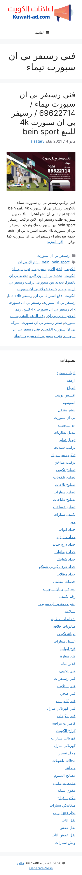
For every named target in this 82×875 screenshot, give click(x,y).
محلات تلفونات (63, 760)
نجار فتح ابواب (64, 813)
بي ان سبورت (64, 417)
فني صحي (67, 693)
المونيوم (69, 402)
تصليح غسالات (64, 507)
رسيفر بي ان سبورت (53, 255)
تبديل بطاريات (64, 432)
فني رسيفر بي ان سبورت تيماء (38, 336)
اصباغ (71, 388)
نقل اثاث (68, 820)
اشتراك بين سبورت (47, 269)
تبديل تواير (67, 440)
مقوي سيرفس (64, 783)
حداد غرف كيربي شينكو (57, 566)
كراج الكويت (65, 731)
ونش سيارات (65, 842)
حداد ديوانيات (64, 552)
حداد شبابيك (66, 559)
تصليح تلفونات (64, 477)
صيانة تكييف (66, 634)
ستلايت (69, 611)
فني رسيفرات (64, 678)
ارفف (71, 380)
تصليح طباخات (64, 499)
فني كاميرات (65, 701)
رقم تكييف (67, 596)
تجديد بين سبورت (50, 282)
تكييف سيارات (64, 514)
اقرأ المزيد (55, 241)
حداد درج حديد (64, 544)
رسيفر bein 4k (20, 295)
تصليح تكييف (65, 470)
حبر (72, 522)
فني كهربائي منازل (61, 708)
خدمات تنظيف (64, 581)
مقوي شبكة (66, 790)
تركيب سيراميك (63, 455)
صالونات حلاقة (64, 626)
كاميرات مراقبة (63, 723)
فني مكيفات (66, 716)
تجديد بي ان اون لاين (46, 275)
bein (45, 262)
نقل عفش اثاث (63, 835)
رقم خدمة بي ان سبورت (56, 604)
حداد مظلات (65, 574)
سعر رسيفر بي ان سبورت (42, 322)
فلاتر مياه (68, 663)
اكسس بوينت (64, 395)
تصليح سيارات (64, 492)
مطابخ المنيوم (64, 775)
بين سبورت (66, 425)
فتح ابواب (67, 648)
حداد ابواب (66, 529)
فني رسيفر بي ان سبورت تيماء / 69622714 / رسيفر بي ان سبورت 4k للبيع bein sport (43, 113)
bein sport (61, 262)
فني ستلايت (66, 686)
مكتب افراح (66, 798)
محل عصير (67, 753)
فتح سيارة (67, 656)
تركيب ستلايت (64, 447)
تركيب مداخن (64, 462)
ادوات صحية (66, 373)
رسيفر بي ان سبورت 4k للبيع (46, 309)
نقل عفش (67, 827)
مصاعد (70, 768)
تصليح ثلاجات (65, 484)
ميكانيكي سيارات (62, 805)
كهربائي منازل (64, 745)
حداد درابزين (65, 537)
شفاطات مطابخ (63, 619)
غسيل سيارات (64, 641)
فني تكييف (67, 671)
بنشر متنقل (66, 410)
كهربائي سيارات (63, 738)
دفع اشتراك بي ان (48, 295)
